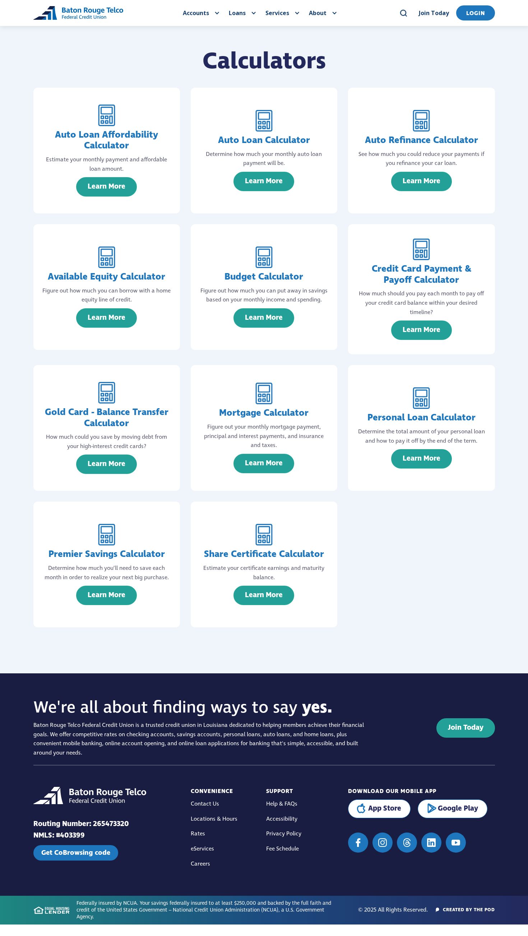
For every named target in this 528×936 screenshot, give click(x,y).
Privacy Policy (283, 834)
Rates (198, 834)
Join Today (434, 13)
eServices (202, 849)
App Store (384, 808)
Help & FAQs (281, 804)
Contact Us (205, 804)
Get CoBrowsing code (75, 852)
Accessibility (281, 819)
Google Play (458, 808)
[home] (78, 13)
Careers (200, 864)
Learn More (106, 187)
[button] (200, 13)
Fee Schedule (282, 849)
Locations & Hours (214, 819)
